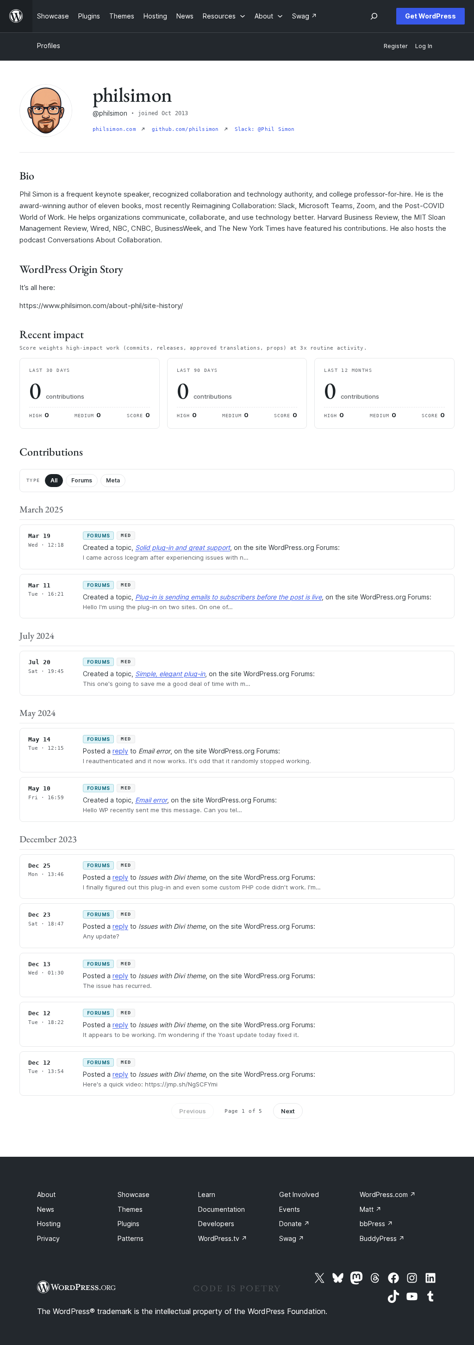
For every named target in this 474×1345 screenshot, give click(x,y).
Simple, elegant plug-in (170, 674)
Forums (81, 480)
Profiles (48, 45)
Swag (291, 1238)
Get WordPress (430, 16)
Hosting (49, 1224)
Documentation (221, 1209)
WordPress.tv (222, 1238)
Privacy (48, 1238)
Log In (423, 46)
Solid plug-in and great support (182, 547)
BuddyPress (382, 1238)
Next (288, 1111)
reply (120, 751)
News (45, 1209)
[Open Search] (374, 16)
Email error (151, 800)
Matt (370, 1209)
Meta (113, 480)
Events (289, 1209)
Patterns (130, 1238)
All (53, 480)
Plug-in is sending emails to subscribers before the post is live (228, 597)
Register (396, 46)
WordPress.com (388, 1194)
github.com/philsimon (187, 129)
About (46, 1194)
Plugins (128, 1224)
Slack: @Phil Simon (265, 129)
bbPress (376, 1224)
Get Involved (299, 1194)
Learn (206, 1194)
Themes (130, 1209)
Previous (192, 1111)
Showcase (134, 1194)
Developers (216, 1224)
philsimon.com (116, 129)
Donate (294, 1224)
